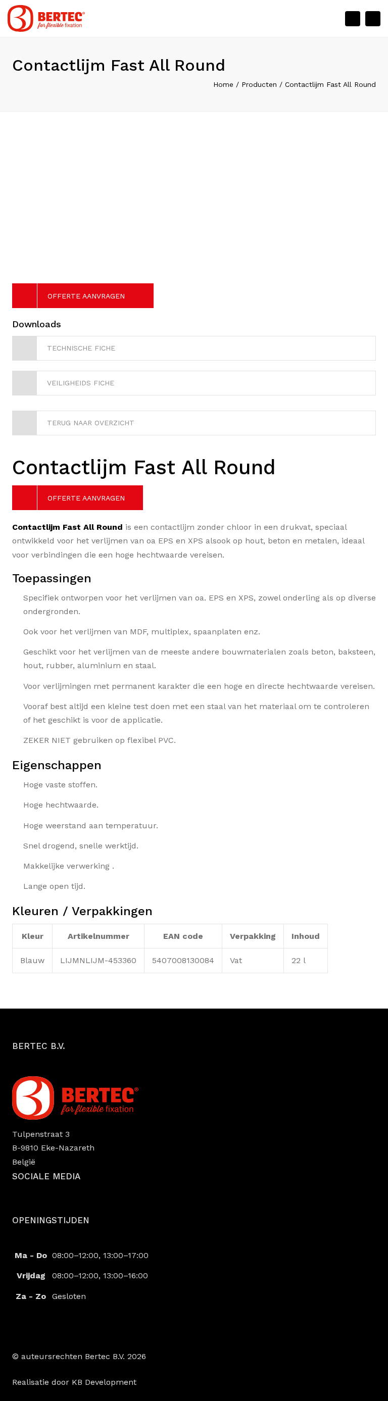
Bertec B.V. (105, 1356)
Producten (259, 84)
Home (223, 84)
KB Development (104, 1382)
